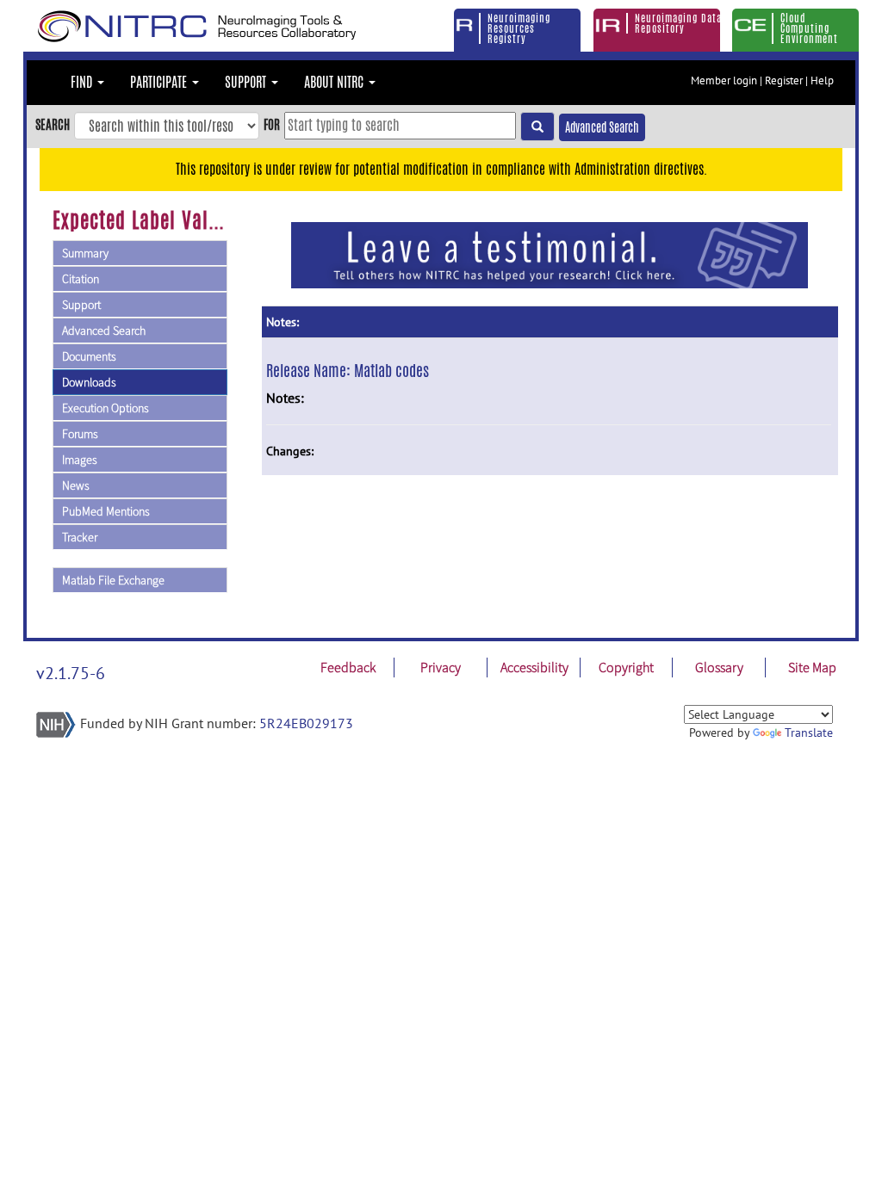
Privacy (440, 667)
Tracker (79, 537)
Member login (724, 80)
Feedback (348, 667)
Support (81, 304)
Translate (809, 732)
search (52, 124)
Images (79, 459)
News (76, 485)
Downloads (89, 382)
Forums (80, 434)
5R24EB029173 (306, 723)
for (272, 124)
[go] (537, 126)
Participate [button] (160, 82)
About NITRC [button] (335, 82)
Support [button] (247, 82)
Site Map (812, 667)
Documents (89, 356)
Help (822, 80)
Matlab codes (391, 370)
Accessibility (534, 667)
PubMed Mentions (106, 511)
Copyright (626, 667)
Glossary (719, 667)
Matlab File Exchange (113, 580)
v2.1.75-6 (70, 673)
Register (784, 80)
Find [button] (83, 82)
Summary (85, 253)
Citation (80, 279)
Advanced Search (602, 127)
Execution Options (105, 408)
